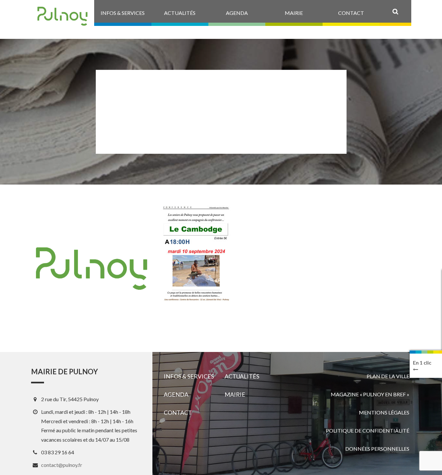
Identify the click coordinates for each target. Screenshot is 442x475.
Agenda (176, 394)
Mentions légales (384, 412)
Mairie (235, 394)
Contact (178, 412)
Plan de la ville (388, 376)
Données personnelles (377, 449)
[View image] (195, 253)
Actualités (242, 376)
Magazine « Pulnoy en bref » (370, 394)
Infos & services (189, 376)
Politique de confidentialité (367, 430)
